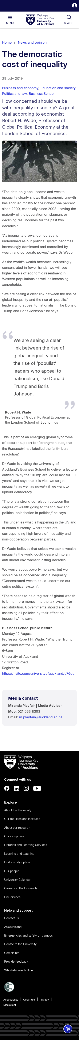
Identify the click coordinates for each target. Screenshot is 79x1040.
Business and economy (20, 88)
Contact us (11, 918)
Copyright (29, 999)
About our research (17, 827)
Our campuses (14, 836)
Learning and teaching (19, 853)
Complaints (11, 953)
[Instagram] (26, 788)
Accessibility (10, 999)
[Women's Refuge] (9, 991)
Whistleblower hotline (18, 970)
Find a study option (17, 862)
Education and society (57, 88)
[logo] (40, 20)
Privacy (44, 999)
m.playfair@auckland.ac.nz (40, 717)
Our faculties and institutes (22, 819)
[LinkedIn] (16, 788)
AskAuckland (12, 927)
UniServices (12, 897)
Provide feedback (16, 961)
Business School (42, 93)
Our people (11, 871)
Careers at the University (21, 888)
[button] (74, 6)
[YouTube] (37, 788)
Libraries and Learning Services (25, 845)
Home (7, 42)
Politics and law (14, 93)
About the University (17, 810)
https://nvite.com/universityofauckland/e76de (38, 673)
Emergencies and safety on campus (28, 935)
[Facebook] (7, 788)
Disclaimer (9, 1004)
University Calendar (17, 879)
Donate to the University (20, 944)
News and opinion (32, 42)
